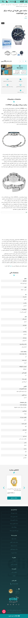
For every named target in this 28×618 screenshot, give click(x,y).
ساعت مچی (21, 4)
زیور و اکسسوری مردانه (14, 530)
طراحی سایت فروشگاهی (16, 610)
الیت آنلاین (25, 4)
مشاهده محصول (14, 498)
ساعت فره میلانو (14, 546)
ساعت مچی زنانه (14, 513)
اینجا (11, 266)
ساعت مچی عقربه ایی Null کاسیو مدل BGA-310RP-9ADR (14, 489)
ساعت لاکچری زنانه (14, 520)
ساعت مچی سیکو (8, 4)
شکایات (14, 576)
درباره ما (14, 561)
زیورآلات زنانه (14, 527)
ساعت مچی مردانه (15, 4)
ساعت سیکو (14, 539)
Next (24, 487)
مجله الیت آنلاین (14, 564)
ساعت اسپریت (14, 553)
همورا (8, 610)
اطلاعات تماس (14, 572)
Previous (4, 487)
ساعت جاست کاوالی (14, 542)
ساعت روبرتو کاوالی (14, 549)
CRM (11, 610)
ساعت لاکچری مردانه (14, 523)
